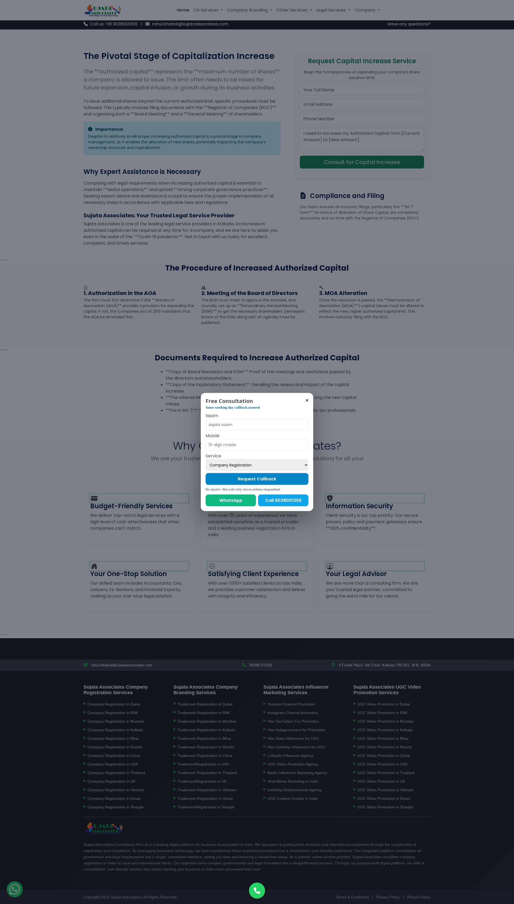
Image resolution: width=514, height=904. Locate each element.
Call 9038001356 (283, 500)
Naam (212, 415)
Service (213, 456)
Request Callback (257, 479)
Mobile (213, 435)
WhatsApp (230, 500)
